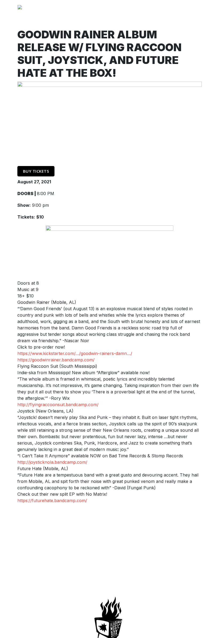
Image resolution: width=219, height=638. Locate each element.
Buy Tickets (36, 171)
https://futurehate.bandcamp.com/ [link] (52, 500)
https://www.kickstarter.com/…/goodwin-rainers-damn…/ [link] (74, 353)
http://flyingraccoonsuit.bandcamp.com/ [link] (58, 404)
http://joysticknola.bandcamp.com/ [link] (52, 462)
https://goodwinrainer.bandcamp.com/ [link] (56, 359)
